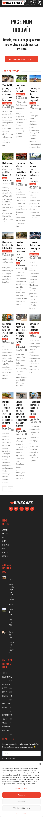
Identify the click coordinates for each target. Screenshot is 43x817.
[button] (39, 764)
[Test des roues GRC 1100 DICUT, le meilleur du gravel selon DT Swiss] (21, 317)
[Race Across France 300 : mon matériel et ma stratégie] (35, 156)
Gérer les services (21, 788)
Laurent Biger (6, 428)
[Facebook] (11, 509)
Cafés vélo (18, 181)
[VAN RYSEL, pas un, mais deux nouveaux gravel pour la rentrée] (7, 78)
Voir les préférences (21, 808)
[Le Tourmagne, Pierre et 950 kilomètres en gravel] (35, 78)
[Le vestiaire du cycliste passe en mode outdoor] (35, 395)
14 (39, 258)
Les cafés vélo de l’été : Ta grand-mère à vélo (7, 330)
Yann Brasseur (6, 105)
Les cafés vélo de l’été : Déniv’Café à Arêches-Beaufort (21, 170)
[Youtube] (21, 509)
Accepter (21, 795)
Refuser (21, 801)
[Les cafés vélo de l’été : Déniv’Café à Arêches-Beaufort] (21, 156)
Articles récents (10, 71)
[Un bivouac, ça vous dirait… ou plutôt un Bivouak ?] (7, 156)
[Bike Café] (21, 503)
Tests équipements (34, 254)
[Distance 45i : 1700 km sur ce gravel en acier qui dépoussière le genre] (7, 395)
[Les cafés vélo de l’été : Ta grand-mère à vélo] (7, 317)
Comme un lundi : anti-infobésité (7, 245)
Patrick (18, 96)
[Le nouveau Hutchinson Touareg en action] (35, 235)
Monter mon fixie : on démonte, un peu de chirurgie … (11, 642)
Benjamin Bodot (21, 265)
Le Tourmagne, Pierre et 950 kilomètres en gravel (35, 92)
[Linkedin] (27, 509)
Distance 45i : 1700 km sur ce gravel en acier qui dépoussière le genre (7, 412)
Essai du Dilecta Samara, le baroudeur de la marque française (20, 251)
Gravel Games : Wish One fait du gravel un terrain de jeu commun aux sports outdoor (21, 413)
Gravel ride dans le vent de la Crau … (11, 618)
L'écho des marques (7, 103)
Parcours (5, 178)
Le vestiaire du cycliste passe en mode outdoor (35, 407)
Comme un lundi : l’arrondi (20, 88)
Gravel (17, 263)
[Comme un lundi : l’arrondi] (21, 78)
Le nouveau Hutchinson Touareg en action (35, 246)
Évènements (32, 184)
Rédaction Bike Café (34, 106)
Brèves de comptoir (20, 94)
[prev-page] (4, 488)
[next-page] (10, 488)
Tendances (32, 417)
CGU (17, 814)
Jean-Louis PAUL (7, 180)
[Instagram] (16, 509)
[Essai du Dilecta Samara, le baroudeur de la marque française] (21, 235)
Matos (17, 345)
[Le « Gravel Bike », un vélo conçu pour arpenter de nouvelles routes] (4, 577)
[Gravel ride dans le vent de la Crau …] (4, 610)
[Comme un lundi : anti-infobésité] (7, 235)
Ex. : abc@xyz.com (8, 758)
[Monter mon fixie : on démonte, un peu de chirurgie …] (4, 632)
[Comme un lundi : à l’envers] (35, 317)
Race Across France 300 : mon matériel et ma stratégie (35, 172)
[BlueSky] (32, 509)
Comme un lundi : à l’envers (34, 327)
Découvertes (32, 103)
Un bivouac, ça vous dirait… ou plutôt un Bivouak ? (7, 169)
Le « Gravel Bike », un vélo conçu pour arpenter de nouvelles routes (11, 590)
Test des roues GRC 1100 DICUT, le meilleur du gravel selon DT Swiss (21, 333)
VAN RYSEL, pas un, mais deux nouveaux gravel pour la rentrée (7, 92)
